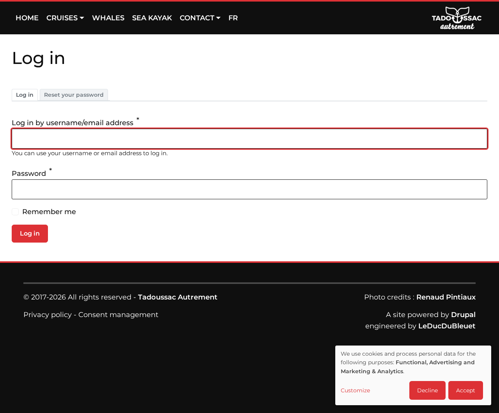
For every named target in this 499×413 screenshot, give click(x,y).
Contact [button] (197, 18)
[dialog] (413, 375)
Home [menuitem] (27, 18)
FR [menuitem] (233, 18)
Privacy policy (47, 314)
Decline (427, 390)
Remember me (49, 211)
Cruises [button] (62, 18)
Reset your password (74, 94)
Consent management (118, 314)
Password (29, 173)
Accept (465, 390)
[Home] (459, 18)
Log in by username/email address (72, 123)
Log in (25, 94)
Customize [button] (355, 390)
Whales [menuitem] (108, 18)
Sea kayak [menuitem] (152, 18)
